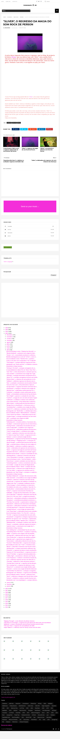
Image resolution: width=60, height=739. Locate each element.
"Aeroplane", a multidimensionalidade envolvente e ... (21, 500)
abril (8, 349)
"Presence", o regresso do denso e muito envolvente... (21, 550)
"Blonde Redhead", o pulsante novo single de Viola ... (21, 353)
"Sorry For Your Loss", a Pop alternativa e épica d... (20, 384)
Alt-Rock (15, 710)
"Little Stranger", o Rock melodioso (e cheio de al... (20, 485)
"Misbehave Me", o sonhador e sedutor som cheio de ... (21, 522)
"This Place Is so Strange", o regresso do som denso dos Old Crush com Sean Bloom (27, 622)
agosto (9, 342)
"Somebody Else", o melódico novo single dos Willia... (21, 407)
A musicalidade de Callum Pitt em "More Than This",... (21, 370)
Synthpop (50, 703)
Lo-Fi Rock (11, 712)
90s (3, 722)
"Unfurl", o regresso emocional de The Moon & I (19, 491)
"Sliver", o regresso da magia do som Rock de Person (30, 149)
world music (34, 719)
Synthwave (4, 710)
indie (45, 703)
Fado (44, 719)
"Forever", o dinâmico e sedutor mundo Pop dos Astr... (21, 578)
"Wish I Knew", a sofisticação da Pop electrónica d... (21, 403)
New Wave (37, 708)
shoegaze (30, 710)
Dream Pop (33, 703)
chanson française (24, 722)
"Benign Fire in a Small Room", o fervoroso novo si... (20, 405)
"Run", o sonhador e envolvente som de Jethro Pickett (21, 383)
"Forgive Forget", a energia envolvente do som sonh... (21, 416)
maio (8, 348)
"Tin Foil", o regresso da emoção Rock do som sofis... (21, 515)
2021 (6, 590)
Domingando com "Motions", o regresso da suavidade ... (22, 572)
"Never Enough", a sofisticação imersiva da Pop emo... (21, 442)
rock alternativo (46, 710)
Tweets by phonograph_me (8, 697)
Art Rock (34, 715)
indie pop (11, 703)
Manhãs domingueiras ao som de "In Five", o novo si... (21, 357)
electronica (14, 722)
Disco (43, 712)
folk (52, 708)
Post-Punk (18, 712)
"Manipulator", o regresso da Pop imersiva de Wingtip (21, 438)
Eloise (30, 97)
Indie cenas (30, 705)
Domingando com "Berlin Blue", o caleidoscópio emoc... (21, 411)
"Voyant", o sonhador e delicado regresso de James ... (21, 524)
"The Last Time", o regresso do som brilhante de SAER (19, 625)
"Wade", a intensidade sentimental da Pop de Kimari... (21, 394)
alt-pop (39, 703)
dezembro (10, 335)
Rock (3, 715)
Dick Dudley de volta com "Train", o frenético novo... (21, 544)
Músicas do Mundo (13, 719)
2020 (6, 592)
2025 (6, 329)
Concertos (4, 712)
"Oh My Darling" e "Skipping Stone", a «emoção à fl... (21, 440)
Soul (57, 712)
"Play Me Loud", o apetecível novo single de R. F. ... (20, 539)
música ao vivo (41, 717)
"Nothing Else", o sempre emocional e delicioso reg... (21, 548)
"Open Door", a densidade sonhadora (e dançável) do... (21, 498)
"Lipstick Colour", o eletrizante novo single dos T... (20, 526)
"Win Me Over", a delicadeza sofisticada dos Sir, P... (20, 390)
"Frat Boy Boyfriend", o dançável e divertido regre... (20, 507)
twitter (31, 229)
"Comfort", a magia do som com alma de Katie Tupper (21, 398)
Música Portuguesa (35, 712)
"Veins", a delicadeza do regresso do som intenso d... (21, 448)
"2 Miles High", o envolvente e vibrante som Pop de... (21, 556)
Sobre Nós (8, 1)
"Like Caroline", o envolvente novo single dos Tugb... (21, 373)
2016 (6, 599)
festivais (53, 715)
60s (20, 719)
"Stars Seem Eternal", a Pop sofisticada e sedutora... (21, 401)
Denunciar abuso (6, 725)
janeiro (9, 586)
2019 (6, 594)
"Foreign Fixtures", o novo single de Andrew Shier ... (20, 509)
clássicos (8, 722)
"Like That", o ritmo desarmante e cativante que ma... (21, 372)
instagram (31, 232)
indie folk (37, 705)
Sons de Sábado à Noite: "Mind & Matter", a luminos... (21, 412)
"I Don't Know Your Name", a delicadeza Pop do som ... (21, 414)
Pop (34, 717)
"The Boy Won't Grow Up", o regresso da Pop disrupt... (21, 563)
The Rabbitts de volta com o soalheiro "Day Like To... (21, 487)
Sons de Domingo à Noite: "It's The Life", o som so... (21, 513)
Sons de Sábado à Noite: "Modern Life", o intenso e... (21, 520)
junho (8, 346)
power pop (17, 715)
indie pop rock (22, 710)
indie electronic (22, 705)
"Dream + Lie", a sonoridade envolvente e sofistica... (21, 355)
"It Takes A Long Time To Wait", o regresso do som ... (21, 435)
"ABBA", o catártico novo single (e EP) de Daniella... (20, 533)
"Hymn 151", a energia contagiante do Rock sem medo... (22, 377)
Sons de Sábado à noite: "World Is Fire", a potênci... (20, 358)
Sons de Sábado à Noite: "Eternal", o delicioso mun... (21, 574)
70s (40, 719)
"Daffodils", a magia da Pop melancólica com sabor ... (21, 492)
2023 (6, 333)
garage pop (54, 719)
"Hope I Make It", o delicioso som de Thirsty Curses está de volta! (22, 627)
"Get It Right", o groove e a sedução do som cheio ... (21, 396)
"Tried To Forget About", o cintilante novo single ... (20, 431)
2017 (6, 598)
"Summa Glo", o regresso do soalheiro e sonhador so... (21, 481)
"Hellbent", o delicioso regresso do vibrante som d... (21, 381)
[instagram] (58, 729)
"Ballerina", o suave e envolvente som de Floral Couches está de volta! (23, 624)
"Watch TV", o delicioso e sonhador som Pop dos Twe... (21, 409)
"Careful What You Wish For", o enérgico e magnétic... (21, 570)
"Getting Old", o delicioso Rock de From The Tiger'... (21, 535)
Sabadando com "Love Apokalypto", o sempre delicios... (22, 580)
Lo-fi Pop (22, 708)
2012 (6, 607)
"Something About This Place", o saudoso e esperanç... (21, 531)
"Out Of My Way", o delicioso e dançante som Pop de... (21, 494)
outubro (9, 338)
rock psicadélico (15, 717)
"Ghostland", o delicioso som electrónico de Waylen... (21, 503)
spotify (31, 235)
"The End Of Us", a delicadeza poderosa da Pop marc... (21, 429)
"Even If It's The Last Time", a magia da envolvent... (21, 496)
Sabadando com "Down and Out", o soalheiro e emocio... (22, 364)
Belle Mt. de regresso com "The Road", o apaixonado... (21, 518)
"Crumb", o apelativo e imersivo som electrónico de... (21, 433)
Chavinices (9, 17)
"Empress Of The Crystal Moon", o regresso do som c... (21, 552)
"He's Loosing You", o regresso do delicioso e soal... (20, 565)
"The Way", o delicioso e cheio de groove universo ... (21, 561)
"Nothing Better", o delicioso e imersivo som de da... (21, 455)
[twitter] (38, 1)
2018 (6, 596)
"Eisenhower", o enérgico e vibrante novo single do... (21, 388)
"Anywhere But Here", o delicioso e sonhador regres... (21, 451)
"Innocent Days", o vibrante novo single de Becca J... (21, 468)
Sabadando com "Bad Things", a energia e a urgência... (21, 472)
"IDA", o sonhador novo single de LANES (17, 418)
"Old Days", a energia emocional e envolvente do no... (21, 375)
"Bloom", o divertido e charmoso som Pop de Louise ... (21, 546)
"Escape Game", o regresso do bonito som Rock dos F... (21, 386)
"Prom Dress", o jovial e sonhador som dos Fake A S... (21, 461)
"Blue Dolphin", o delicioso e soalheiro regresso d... (20, 446)
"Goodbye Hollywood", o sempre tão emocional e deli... (21, 476)
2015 (6, 601)
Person (21, 17)
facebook (31, 226)
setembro (9, 340)
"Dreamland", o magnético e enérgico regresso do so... (21, 517)
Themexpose (9, 729)
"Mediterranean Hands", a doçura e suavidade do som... (22, 453)
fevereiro (9, 584)
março (9, 582)
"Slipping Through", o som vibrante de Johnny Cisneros (19, 621)
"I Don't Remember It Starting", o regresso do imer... (21, 457)
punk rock (4, 719)
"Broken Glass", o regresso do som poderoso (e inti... (21, 379)
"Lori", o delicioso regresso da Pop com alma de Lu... (21, 559)
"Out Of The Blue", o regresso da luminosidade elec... (21, 554)
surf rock (54, 710)
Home (2, 1)
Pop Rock (54, 705)
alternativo (48, 717)
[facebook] (53, 729)
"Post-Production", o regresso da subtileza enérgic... (21, 537)
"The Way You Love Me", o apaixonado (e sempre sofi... (21, 502)
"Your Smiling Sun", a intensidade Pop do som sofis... (21, 530)
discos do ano (41, 715)
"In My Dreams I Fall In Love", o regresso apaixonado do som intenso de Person (11, 150)
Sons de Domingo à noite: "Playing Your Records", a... (21, 351)
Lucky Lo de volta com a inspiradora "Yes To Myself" (21, 360)
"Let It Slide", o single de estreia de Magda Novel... (20, 464)
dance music (26, 719)
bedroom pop (14, 708)
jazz (48, 715)
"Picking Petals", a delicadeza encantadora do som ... (21, 425)
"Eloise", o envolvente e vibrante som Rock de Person (47, 150)
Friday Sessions (13, 705)
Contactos (14, 1)
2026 (6, 327)
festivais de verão (26, 715)
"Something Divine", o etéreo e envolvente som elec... (21, 463)
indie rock (16, 17)
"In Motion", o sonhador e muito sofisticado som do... (21, 392)
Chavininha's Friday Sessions (14, 366)
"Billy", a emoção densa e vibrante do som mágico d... (21, 444)
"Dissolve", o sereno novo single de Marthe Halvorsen (21, 569)
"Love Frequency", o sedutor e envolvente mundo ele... (21, 557)
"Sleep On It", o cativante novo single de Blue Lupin (20, 567)
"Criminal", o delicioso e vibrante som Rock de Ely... (20, 479)
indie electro (37, 710)
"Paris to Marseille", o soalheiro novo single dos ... (20, 427)
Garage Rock (9, 715)
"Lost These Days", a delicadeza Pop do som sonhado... (22, 511)
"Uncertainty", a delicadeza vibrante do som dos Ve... (21, 541)
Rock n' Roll (28, 717)
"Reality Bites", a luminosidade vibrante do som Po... (21, 489)
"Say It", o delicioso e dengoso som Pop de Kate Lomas (21, 576)
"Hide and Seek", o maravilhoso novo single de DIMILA (21, 477)
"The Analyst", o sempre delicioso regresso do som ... (21, 362)
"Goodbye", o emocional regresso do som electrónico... (21, 424)
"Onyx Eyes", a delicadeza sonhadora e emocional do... (21, 505)
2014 (6, 603)
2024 (6, 331)
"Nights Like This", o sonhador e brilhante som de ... (21, 483)
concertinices (25, 703)
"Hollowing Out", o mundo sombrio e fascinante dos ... (21, 422)
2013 (6, 605)
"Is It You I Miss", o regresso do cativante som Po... (20, 470)
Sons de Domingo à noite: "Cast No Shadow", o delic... (21, 459)
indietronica (5, 705)
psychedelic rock (6, 717)
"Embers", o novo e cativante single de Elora (18, 437)
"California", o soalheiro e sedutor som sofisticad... (20, 399)
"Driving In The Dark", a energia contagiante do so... (21, 368)
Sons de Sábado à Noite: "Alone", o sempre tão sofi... (21, 466)
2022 (6, 588)
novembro (10, 336)
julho (8, 344)
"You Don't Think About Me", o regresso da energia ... (21, 543)
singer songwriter (46, 705)
